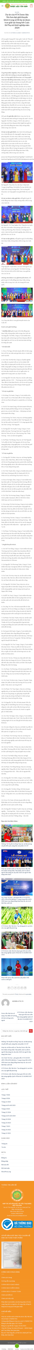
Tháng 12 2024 (6, 1112)
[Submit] (31, 1031)
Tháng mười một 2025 (8, 1105)
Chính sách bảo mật (7, 1298)
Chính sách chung (6, 1277)
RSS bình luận (5, 1168)
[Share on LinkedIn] (25, 987)
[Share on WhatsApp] (8, 987)
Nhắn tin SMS (30, 1349)
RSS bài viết (5, 1164)
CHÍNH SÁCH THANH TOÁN (11, 1291)
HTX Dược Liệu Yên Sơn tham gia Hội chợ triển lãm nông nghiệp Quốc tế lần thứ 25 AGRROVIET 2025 (16, 952)
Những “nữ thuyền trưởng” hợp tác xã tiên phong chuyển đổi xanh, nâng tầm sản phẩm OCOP (16, 845)
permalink (28, 994)
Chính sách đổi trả (6, 1295)
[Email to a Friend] (18, 987)
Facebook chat (23, 1349)
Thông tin (4, 1143)
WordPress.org (6, 1171)
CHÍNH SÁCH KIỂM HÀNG (10, 1288)
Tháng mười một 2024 (8, 1116)
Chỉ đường (4, 1349)
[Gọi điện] (17, 1346)
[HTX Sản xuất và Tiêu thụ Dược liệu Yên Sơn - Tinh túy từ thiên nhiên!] (17, 5)
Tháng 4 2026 (5, 1098)
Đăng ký (4, 1158)
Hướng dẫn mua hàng (8, 1281)
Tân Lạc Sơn (22, 1343)
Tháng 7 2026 (5, 1095)
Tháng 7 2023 (5, 1126)
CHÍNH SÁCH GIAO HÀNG (10, 1284)
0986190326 (10, 1349)
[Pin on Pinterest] (21, 987)
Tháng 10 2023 (6, 1123)
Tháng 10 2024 (6, 1119)
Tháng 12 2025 (6, 1102)
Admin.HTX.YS (26, 32)
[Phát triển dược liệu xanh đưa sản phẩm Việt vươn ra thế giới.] (17, 967)
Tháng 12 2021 (6, 1133)
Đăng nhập (4, 1161)
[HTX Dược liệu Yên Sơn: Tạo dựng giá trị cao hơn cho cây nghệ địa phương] (17, 915)
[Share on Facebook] (12, 987)
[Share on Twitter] (15, 987)
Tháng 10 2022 (6, 1129)
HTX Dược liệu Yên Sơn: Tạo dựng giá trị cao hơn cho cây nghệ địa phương (16, 927)
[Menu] (2, 6)
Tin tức (17, 12)
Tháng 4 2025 (5, 1109)
